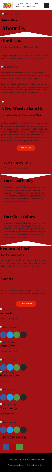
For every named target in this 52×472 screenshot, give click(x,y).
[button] (4, 101)
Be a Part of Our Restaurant (19, 285)
